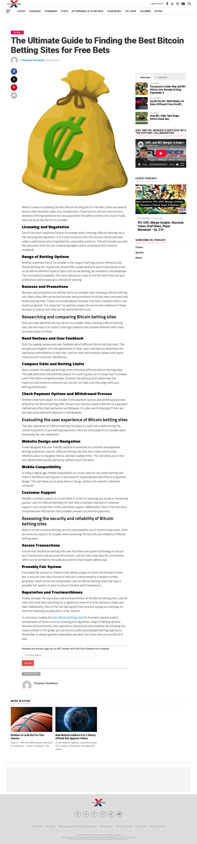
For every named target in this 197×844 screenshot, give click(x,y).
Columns (145, 11)
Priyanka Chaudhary (33, 60)
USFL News (37, 826)
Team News (114, 11)
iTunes (139, 247)
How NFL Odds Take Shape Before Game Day (164, 117)
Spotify (139, 252)
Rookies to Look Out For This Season (27, 736)
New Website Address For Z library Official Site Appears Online (75, 736)
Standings (50, 11)
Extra (158, 11)
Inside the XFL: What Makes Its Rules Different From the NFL (167, 102)
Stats (64, 11)
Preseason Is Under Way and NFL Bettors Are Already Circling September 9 (168, 89)
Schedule (35, 11)
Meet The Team (157, 826)
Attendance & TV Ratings (87, 11)
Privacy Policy (106, 826)
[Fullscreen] (182, 164)
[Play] (139, 164)
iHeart (138, 258)
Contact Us (140, 826)
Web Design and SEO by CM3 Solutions (78, 826)
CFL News (51, 826)
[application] (160, 153)
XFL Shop (130, 11)
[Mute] (177, 164)
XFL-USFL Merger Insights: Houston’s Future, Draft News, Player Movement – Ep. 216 (161, 226)
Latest (21, 11)
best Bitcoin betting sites (67, 617)
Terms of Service (124, 826)
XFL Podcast (144, 218)
